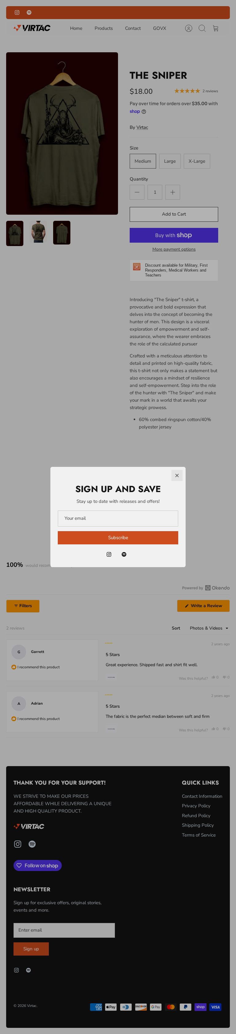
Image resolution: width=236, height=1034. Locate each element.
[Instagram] (109, 554)
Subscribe (118, 538)
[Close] (177, 475)
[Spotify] (124, 554)
